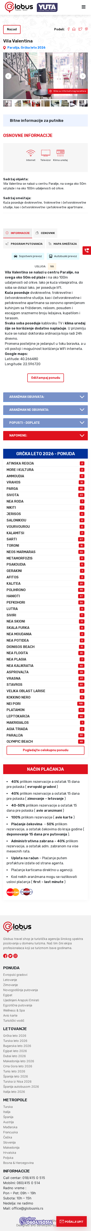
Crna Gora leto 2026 (17, 1066)
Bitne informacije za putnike (36, 120)
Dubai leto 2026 (14, 1056)
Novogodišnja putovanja (20, 990)
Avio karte (10, 1015)
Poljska (8, 1157)
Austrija (8, 1122)
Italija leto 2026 (14, 1091)
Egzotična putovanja (17, 1005)
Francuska (10, 1132)
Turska (8, 1106)
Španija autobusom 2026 (21, 1086)
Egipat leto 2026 (15, 1051)
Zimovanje (10, 985)
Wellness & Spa (14, 1010)
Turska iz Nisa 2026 (17, 1081)
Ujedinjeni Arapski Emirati (21, 1000)
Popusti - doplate (24, 423)
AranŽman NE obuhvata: (29, 410)
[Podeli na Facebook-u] (67, 29)
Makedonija (11, 1147)
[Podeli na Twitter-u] (78, 29)
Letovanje (10, 980)
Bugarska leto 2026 (17, 1046)
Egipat (7, 995)
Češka (7, 1137)
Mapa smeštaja (65, 243)
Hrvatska (9, 1152)
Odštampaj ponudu (45, 378)
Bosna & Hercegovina (18, 1163)
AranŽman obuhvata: (26, 397)
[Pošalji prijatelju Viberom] (85, 29)
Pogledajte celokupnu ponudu (45, 750)
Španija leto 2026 (15, 1076)
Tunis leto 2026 (14, 1071)
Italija (6, 1112)
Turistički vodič (13, 1020)
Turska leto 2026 (15, 1040)
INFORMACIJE (20, 233)
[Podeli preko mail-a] (72, 29)
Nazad (12, 29)
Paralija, (14, 47)
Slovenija (9, 1142)
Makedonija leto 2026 (18, 1061)
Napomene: (18, 435)
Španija (8, 1117)
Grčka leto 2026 (33, 47)
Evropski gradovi (15, 974)
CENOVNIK (47, 233)
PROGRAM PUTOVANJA (26, 243)
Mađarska (10, 1127)
